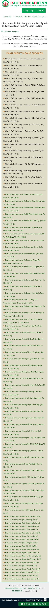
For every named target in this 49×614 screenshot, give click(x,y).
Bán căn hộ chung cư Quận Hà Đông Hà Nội (21, 520)
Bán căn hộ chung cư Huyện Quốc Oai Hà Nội (22, 579)
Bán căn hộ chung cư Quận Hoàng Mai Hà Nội (22, 526)
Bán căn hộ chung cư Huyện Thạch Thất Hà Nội (22, 569)
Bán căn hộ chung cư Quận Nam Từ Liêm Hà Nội (23, 516)
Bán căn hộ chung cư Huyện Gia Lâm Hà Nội (21, 536)
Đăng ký (40, 10)
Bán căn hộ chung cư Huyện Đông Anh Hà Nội (22, 549)
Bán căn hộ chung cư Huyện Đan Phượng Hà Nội (23, 559)
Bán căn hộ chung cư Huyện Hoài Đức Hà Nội (22, 562)
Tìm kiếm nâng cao (11, 31)
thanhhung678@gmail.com (15, 588)
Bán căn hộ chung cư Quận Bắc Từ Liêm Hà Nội (23, 533)
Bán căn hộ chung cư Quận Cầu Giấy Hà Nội (21, 530)
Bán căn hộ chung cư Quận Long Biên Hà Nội (22, 539)
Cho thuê (18, 17)
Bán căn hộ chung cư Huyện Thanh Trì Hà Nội (22, 553)
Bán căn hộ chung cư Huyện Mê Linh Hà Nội (21, 576)
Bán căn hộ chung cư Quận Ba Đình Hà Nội (21, 566)
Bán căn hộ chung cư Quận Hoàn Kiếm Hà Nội (22, 572)
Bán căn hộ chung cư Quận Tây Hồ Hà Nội (21, 546)
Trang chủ (7, 17)
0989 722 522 (33, 588)
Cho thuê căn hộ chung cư (34, 17)
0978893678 (17, 591)
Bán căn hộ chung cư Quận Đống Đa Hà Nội (21, 543)
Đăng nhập (28, 10)
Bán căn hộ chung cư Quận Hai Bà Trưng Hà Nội (23, 556)
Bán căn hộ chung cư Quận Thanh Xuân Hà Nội (22, 523)
